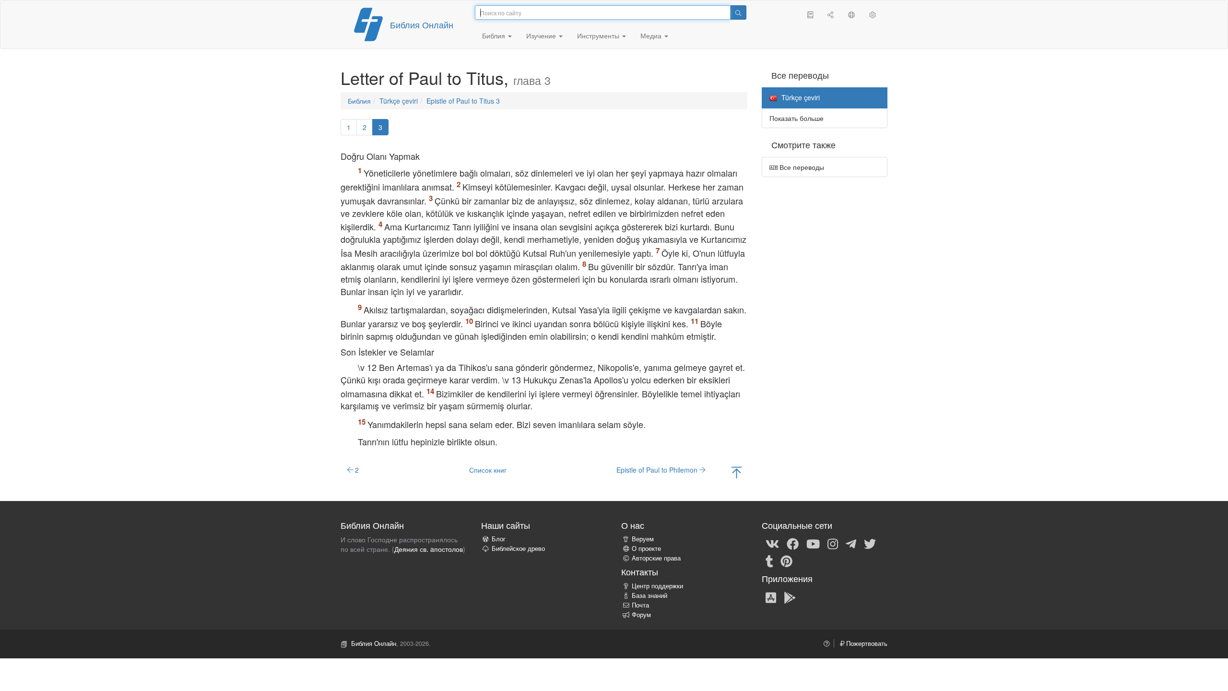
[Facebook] (793, 543)
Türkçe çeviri (398, 101)
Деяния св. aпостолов (428, 549)
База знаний (649, 595)
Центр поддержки (657, 586)
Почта (640, 605)
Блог (499, 539)
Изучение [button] (542, 35)
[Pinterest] (786, 560)
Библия (359, 101)
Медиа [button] (651, 35)
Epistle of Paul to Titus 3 (463, 101)
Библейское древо (518, 548)
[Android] (790, 597)
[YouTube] (813, 543)
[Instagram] (832, 543)
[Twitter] (870, 543)
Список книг (488, 470)
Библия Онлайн (421, 24)
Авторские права (656, 558)
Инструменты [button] (599, 35)
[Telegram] (851, 543)
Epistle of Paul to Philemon (657, 470)
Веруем (643, 539)
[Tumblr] (769, 560)
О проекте (646, 548)
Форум (641, 614)
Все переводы (801, 167)
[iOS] (771, 597)
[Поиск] (738, 12)
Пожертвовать (865, 643)
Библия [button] (494, 35)
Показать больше (796, 118)
